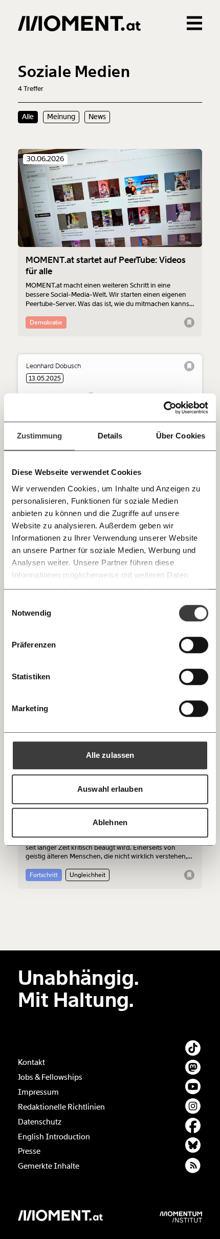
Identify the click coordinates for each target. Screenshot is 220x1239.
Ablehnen (110, 822)
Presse (29, 1151)
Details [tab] (110, 435)
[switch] (193, 645)
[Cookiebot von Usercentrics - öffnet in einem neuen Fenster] (163, 407)
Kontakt (31, 1062)
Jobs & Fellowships (50, 1077)
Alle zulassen (110, 755)
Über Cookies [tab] (180, 435)
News (97, 116)
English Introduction (54, 1137)
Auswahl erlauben (110, 789)
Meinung (61, 116)
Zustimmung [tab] (39, 435)
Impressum (38, 1092)
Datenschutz (39, 1122)
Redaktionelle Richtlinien (61, 1107)
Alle (28, 116)
